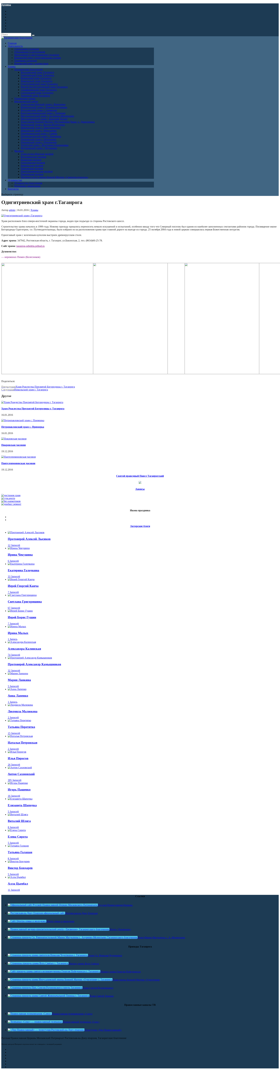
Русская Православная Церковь (115, 905)
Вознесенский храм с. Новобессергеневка (44, 107)
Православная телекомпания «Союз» (72, 1013)
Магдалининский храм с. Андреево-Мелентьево (47, 116)
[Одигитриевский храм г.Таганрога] (21, 215)
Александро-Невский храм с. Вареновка (43, 104)
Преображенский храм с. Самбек (39, 133)
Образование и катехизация (29, 52)
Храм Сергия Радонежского (97, 987)
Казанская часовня (31, 159)
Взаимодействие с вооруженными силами (37, 57)
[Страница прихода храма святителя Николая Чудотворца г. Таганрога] (48, 955)
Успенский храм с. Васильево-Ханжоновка (44, 145)
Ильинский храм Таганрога (36, 78)
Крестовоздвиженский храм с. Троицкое (43, 113)
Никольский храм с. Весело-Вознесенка (43, 124)
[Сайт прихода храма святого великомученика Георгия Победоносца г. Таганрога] (54, 971)
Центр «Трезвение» (120, 929)
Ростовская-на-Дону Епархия (81, 913)
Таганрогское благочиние (28, 69)
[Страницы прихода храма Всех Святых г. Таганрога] (38, 963)
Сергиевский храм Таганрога (37, 92)
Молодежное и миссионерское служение (36, 54)
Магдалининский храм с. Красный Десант (44, 119)
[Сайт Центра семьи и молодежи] (27, 921)
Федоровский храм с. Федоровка (39, 148)
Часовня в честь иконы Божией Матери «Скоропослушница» (54, 177)
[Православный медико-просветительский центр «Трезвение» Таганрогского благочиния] (58, 929)
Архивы (6, 4)
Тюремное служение (25, 60)
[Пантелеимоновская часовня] (18, 456)
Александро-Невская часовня (37, 154)
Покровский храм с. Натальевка (38, 139)
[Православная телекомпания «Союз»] (30, 1013)
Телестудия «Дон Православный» (103, 1030)
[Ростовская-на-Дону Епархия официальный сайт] (36, 913)
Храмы (34, 210)
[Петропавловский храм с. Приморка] (22, 420)
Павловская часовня (32, 168)
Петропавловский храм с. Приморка (41, 136)
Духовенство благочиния (28, 183)
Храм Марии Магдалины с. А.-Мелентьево (161, 937)
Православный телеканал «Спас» (81, 1021)
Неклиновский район (26, 101)
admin (12, 210)
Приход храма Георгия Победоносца (120, 971)
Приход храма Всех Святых (84, 963)
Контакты (13, 188)
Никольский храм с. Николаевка (39, 130)
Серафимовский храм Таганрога (39, 89)
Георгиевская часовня (33, 162)
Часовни (19, 151)
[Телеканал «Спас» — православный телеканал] (35, 1021)
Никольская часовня (32, 165)
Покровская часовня (32, 174)
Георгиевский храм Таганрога (37, 75)
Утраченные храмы (24, 98)
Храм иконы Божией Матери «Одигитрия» (136, 979)
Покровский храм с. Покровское (39, 142)
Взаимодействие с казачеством (31, 63)
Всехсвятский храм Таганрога (37, 72)
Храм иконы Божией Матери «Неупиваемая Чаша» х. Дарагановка (58, 121)
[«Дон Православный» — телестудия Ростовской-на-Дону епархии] (46, 1029)
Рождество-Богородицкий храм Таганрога (44, 86)
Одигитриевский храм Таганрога (39, 84)
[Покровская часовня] (13, 438)
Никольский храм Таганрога (36, 81)
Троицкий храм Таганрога (35, 95)
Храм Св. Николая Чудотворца (105, 955)
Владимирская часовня (33, 156)
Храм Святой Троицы (101, 996)
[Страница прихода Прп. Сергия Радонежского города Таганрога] (45, 987)
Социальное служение (26, 49)
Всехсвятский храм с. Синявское (39, 110)
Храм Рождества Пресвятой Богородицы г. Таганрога (32, 408)
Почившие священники (27, 186)
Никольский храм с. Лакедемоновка (41, 127)
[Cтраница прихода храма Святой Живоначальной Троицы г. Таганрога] (48, 995)
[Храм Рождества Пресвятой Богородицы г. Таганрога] (32, 402)
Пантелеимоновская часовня (36, 171)
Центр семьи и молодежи (60, 921)
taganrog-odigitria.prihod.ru (30, 246)
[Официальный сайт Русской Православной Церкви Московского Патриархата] (53, 905)
